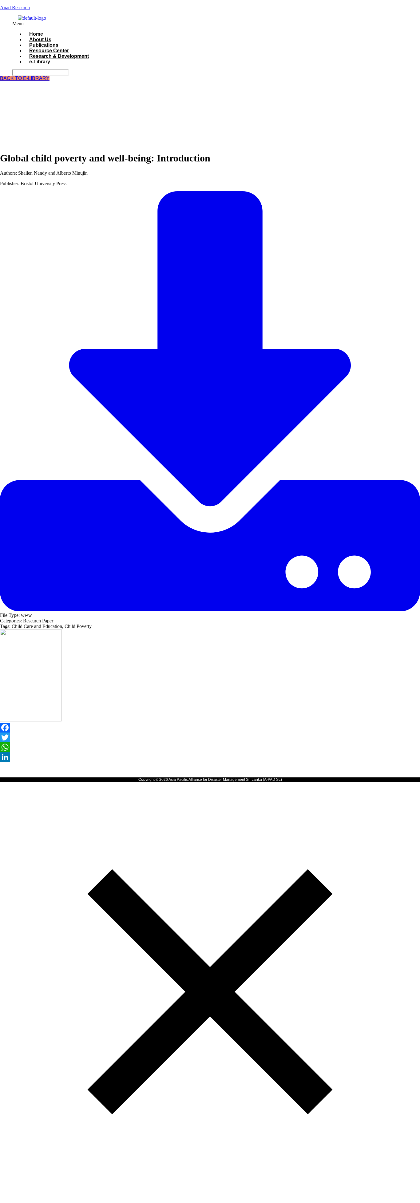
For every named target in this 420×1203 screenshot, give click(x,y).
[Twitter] (210, 737)
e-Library (39, 61)
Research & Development (59, 56)
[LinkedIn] (210, 757)
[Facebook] (210, 728)
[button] (170, 23)
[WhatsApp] (210, 747)
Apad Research (15, 7)
